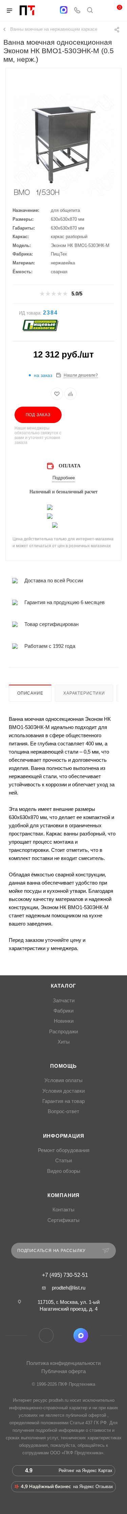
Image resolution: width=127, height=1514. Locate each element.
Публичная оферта (63, 1371)
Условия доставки (63, 1091)
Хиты (64, 1042)
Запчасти (64, 1000)
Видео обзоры (63, 1171)
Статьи (63, 1160)
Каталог (64, 986)
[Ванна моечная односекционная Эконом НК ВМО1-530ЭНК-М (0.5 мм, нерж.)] (63, 144)
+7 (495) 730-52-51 (65, 1275)
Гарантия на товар (63, 1101)
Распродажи (63, 1031)
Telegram (46, 1335)
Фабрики (63, 1011)
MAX (80, 1335)
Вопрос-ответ (63, 1111)
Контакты (63, 1209)
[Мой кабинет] (103, 11)
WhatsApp (63, 1335)
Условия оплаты (63, 1080)
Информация (63, 1136)
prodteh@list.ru (68, 1288)
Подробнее (63, 477)
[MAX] (63, 10)
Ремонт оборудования (63, 1150)
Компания (63, 1195)
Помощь (63, 1066)
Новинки (63, 1021)
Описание (30, 693)
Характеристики (84, 693)
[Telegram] (50, 11)
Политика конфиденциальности (63, 1363)
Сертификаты (63, 1220)
